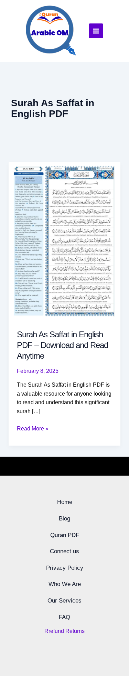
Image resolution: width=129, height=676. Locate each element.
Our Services (64, 600)
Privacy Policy (64, 568)
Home (64, 502)
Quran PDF (64, 535)
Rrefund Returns (64, 631)
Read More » (33, 427)
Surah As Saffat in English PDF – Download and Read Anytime (62, 345)
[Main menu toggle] (96, 30)
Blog (64, 518)
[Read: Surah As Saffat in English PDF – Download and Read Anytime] (65, 241)
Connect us (64, 551)
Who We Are (65, 584)
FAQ (64, 617)
